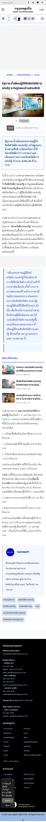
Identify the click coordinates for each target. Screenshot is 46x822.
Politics (6, 746)
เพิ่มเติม (8, 795)
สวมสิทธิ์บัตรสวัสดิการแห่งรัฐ (14, 613)
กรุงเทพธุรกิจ (29, 778)
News (5, 750)
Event (5, 755)
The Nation (7, 774)
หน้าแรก (10, 75)
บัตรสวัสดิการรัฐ (25, 606)
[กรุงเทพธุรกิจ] (23, 10)
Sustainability (8, 737)
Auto (25, 737)
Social (36, 75)
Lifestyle (27, 746)
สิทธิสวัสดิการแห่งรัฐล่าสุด (13, 619)
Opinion (27, 750)
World (5, 742)
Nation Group (29, 774)
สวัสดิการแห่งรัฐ (9, 606)
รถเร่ (37, 606)
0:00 (9, 18)
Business (7, 733)
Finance (27, 728)
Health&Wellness (24, 75)
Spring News (29, 783)
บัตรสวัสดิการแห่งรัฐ (26, 599)
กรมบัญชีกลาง (8, 599)
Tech (26, 733)
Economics (8, 728)
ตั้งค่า (8, 805)
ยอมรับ (7, 800)
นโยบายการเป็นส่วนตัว (32, 755)
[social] (28, 2)
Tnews (26, 787)
